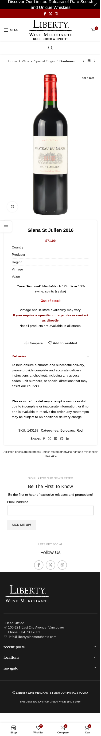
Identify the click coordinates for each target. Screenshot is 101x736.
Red (80, 430)
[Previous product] (83, 61)
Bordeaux (67, 61)
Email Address (17, 502)
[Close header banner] (95, 4)
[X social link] (50, 14)
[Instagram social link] (56, 14)
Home (12, 61)
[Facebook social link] (44, 14)
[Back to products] (89, 61)
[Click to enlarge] (12, 207)
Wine (25, 61)
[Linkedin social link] (67, 439)
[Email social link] (56, 439)
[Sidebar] (6, 227)
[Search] (50, 47)
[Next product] (94, 61)
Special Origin (44, 61)
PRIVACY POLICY (78, 692)
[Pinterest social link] (62, 439)
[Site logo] (50, 30)
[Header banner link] (50, 4)
